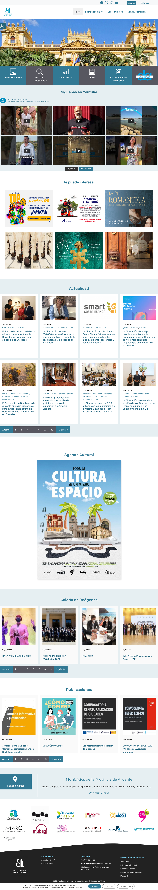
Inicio (78, 12)
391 (52, 430)
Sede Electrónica (136, 12)
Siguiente (63, 430)
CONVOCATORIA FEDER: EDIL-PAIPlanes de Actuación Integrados (138, 749)
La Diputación (92, 12)
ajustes (80, 887)
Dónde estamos (15, 785)
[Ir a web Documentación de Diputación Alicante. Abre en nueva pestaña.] (66, 75)
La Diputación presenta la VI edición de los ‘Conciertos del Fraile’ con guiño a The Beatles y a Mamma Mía (139, 404)
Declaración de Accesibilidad (131, 872)
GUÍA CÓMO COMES (52, 746)
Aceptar (95, 886)
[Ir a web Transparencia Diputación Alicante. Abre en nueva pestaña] (39, 75)
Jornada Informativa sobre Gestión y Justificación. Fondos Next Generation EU (18, 749)
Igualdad (126, 327)
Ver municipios (99, 793)
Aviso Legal (124, 861)
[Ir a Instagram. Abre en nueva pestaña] (111, 3)
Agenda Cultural (79, 455)
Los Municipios (115, 12)
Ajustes (123, 886)
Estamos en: (47, 857)
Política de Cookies (127, 869)
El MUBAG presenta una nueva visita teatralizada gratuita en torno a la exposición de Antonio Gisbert (55, 403)
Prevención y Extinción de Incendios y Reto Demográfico (16, 396)
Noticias (13, 327)
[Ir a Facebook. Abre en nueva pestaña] (102, 3)
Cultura (5, 327)
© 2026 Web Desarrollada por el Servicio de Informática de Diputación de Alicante (79, 881)
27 (46, 759)
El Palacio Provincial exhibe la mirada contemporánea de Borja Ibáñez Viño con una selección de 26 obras (18, 335)
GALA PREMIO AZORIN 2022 (16, 656)
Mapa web (124, 876)
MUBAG (53, 394)
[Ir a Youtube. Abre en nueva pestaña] (116, 3)
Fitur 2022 (87, 656)
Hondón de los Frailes (139, 394)
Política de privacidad (128, 865)
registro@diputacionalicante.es (98, 863)
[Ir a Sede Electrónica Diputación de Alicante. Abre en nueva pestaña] (13, 75)
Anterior (6, 430)
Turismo (102, 327)
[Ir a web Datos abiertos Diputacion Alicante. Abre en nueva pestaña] (145, 75)
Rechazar (109, 886)
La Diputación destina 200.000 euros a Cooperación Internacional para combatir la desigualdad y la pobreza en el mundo (58, 337)
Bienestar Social (49, 327)
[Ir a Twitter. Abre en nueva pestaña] (107, 3)
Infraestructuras (101, 396)
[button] (151, 11)
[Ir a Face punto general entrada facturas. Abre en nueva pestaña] (92, 75)
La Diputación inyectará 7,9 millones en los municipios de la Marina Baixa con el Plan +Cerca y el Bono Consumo (98, 407)
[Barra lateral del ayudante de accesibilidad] (3, 26)
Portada (21, 327)
